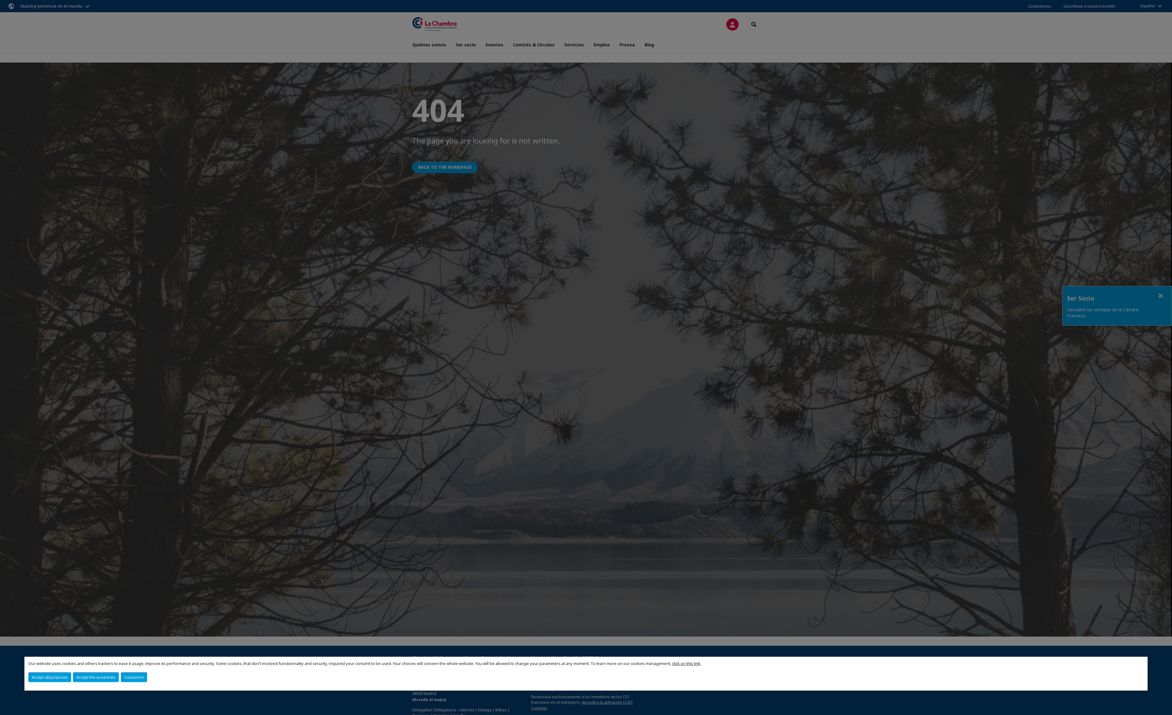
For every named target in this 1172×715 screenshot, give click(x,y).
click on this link (686, 663)
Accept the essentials (95, 677)
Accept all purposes (50, 677)
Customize (134, 677)
